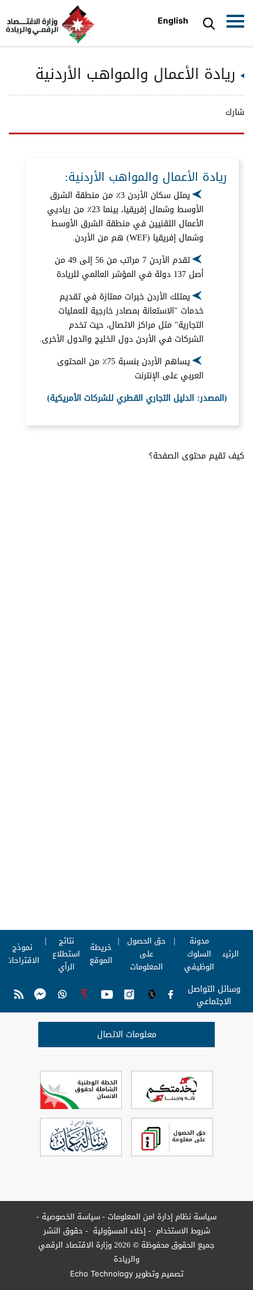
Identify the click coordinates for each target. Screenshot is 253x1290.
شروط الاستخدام (182, 1230)
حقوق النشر (63, 1230)
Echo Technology (101, 1273)
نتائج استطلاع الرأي (66, 954)
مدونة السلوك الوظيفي (199, 954)
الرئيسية (225, 954)
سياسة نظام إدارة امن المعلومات (162, 1216)
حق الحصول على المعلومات (146, 954)
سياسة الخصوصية (71, 1216)
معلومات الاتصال (127, 1034)
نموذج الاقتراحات (22, 954)
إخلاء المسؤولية (118, 1230)
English (173, 20)
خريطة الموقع (100, 954)
